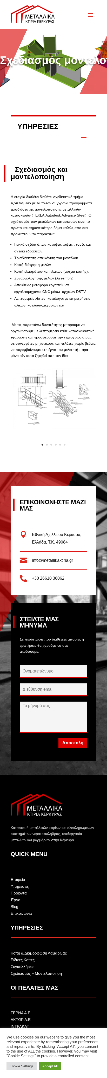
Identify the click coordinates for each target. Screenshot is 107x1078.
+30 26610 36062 (48, 578)
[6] (53, 428)
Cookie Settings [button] (22, 1066)
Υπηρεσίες (20, 886)
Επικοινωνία (21, 913)
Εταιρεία (18, 879)
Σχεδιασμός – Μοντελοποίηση (36, 973)
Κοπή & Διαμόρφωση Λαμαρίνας (39, 953)
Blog (14, 906)
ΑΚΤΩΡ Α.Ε (21, 1019)
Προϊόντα (19, 893)
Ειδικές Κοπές (23, 960)
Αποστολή (72, 743)
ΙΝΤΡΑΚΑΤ (20, 1026)
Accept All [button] (50, 1066)
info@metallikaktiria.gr (52, 560)
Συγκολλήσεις (22, 966)
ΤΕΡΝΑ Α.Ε (20, 1013)
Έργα (16, 900)
